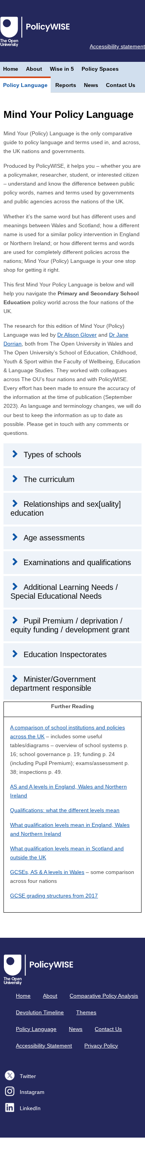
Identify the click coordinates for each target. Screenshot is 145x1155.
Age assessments (54, 537)
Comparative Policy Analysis (104, 996)
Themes (86, 1012)
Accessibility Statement (44, 1046)
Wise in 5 (62, 69)
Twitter (28, 1076)
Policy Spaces (100, 69)
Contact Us (120, 85)
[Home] (36, 30)
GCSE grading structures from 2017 (54, 896)
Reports (65, 85)
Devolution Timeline (40, 1012)
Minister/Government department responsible (53, 683)
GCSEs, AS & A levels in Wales (47, 872)
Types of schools (52, 454)
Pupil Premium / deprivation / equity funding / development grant (70, 625)
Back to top (76, 1146)
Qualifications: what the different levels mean (64, 810)
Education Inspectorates (65, 654)
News (91, 85)
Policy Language (25, 85)
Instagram (32, 1092)
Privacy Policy (101, 1046)
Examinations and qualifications (77, 562)
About (34, 69)
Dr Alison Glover (77, 335)
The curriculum (49, 479)
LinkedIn (30, 1108)
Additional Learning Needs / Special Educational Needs (64, 591)
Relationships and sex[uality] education (65, 508)
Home (10, 69)
